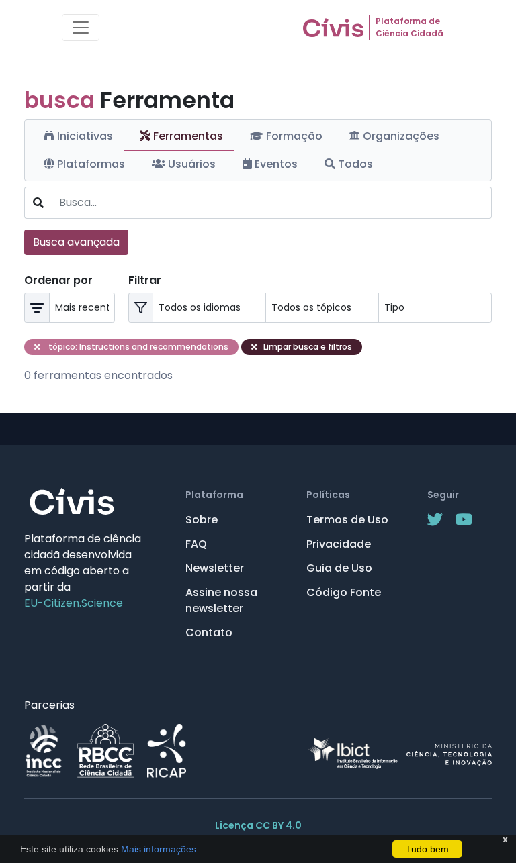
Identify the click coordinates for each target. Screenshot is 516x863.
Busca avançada (76, 242)
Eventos (275, 164)
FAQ (196, 544)
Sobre (201, 519)
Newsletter (214, 568)
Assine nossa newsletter (221, 600)
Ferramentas (186, 136)
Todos (354, 164)
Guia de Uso (339, 568)
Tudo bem (427, 849)
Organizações (399, 136)
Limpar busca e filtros (307, 346)
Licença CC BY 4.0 (258, 825)
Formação (292, 136)
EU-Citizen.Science (73, 603)
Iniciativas (83, 136)
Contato (208, 632)
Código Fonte (343, 592)
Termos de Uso (347, 519)
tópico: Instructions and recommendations (137, 346)
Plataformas (89, 164)
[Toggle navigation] (80, 27)
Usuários (190, 164)
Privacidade (338, 544)
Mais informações (157, 849)
